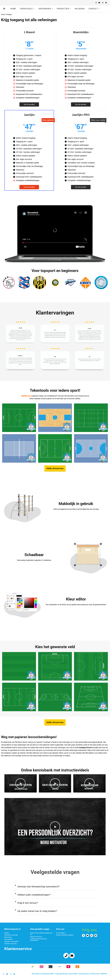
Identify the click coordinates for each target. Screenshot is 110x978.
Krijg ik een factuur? (27, 903)
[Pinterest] (95, 935)
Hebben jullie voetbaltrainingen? (33, 894)
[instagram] (103, 2)
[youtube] (100, 2)
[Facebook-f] (83, 935)
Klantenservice (18, 948)
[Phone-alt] (66, 955)
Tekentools (26, 9)
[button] (20, 783)
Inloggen (80, 9)
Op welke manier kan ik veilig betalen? (37, 911)
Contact (93, 9)
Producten (63, 9)
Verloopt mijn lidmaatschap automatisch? (38, 886)
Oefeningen (44, 9)
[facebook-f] (96, 2)
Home (13, 9)
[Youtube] (87, 935)
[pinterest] (106, 2)
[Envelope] (72, 955)
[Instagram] (91, 935)
